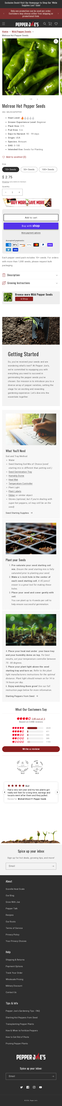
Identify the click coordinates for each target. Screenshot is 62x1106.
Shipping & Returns (15, 960)
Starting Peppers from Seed (20, 696)
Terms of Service (14, 928)
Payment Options (14, 966)
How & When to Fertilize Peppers (22, 1030)
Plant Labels (15, 491)
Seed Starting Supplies (17, 513)
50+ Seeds (29, 169)
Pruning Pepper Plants (17, 1043)
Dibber (12, 495)
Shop (25, 299)
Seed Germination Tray (20, 472)
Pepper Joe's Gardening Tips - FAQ (23, 1011)
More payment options (31, 233)
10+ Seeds (10, 169)
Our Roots (11, 921)
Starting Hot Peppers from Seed (22, 1017)
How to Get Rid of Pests (17, 1037)
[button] (3, 23)
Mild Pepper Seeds (21, 31)
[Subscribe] (53, 866)
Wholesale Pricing (14, 979)
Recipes (10, 915)
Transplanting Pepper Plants (20, 1024)
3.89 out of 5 (38, 719)
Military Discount (14, 986)
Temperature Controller (21, 483)
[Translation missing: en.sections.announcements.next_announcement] (58, 13)
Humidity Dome (16, 475)
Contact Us (11, 992)
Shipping (5, 182)
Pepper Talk (12, 908)
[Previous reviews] (4, 792)
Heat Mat (13, 479)
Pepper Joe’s (33, 1100)
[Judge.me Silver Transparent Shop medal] (37, 766)
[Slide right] (37, 99)
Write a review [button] (31, 749)
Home (5, 31)
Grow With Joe (13, 902)
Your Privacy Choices (16, 941)
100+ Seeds (48, 169)
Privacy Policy (12, 934)
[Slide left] (24, 99)
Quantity (5, 187)
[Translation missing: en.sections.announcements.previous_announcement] (3, 13)
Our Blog (10, 895)
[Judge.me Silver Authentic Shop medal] (22, 766)
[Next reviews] (57, 792)
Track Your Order (14, 973)
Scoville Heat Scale (15, 889)
